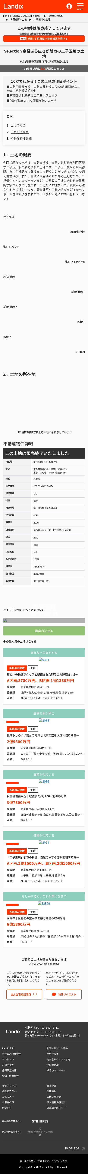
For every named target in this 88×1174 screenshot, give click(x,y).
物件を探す (53, 1053)
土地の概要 (18, 125)
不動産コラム (9, 1091)
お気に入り (8, 1096)
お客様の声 (8, 1102)
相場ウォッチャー (56, 1070)
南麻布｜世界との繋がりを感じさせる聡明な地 (36, 918)
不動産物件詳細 (21, 138)
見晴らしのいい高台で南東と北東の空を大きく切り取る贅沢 (44, 735)
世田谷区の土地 (18, 19)
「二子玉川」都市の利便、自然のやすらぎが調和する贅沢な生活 (47, 857)
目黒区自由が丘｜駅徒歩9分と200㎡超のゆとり (36, 796)
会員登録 (51, 1085)
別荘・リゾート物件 (57, 1048)
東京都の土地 (55, 15)
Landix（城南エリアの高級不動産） (22, 15)
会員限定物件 (9, 1070)
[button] (80, 5)
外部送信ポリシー (56, 1107)
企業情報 (51, 1091)
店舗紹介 (7, 1107)
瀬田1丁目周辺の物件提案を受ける (44, 38)
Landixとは (8, 1048)
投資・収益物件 (10, 1076)
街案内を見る (44, 631)
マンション (8, 1059)
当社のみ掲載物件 (11, 1053)
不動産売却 (53, 1064)
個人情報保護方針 (56, 1102)
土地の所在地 (20, 132)
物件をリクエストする (58, 1059)
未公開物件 (8, 1064)
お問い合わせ (54, 1096)
